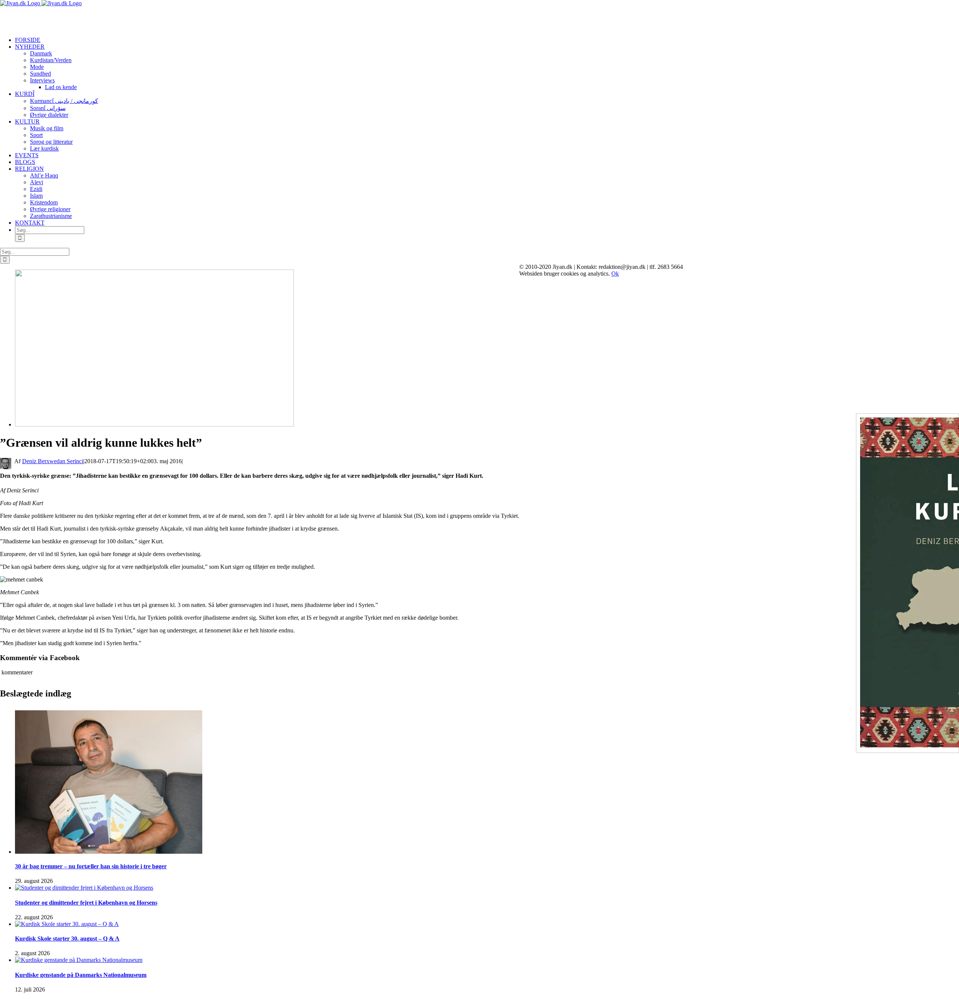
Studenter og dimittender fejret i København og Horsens (86, 902)
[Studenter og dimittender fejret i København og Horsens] (84, 887)
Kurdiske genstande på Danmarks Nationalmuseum (80, 975)
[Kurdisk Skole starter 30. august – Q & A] (67, 924)
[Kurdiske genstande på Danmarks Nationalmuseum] (78, 960)
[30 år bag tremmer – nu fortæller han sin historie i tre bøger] (108, 851)
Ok (615, 273)
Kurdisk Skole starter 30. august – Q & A (67, 938)
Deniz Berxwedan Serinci (52, 461)
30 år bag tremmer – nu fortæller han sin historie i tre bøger (91, 866)
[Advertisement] (87, 18)
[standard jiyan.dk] (154, 424)
